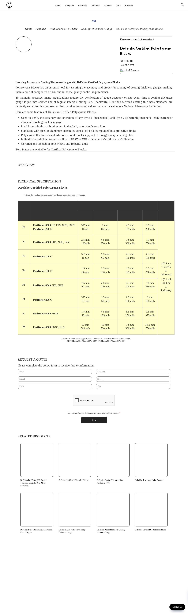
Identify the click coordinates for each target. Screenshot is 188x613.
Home (28, 28)
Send (94, 420)
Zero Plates (22, 149)
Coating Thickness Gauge (96, 28)
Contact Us (177, 607)
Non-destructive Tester (63, 28)
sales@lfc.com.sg (131, 70)
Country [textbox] (100, 379)
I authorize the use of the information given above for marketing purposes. (95, 413)
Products (41, 28)
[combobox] (133, 379)
